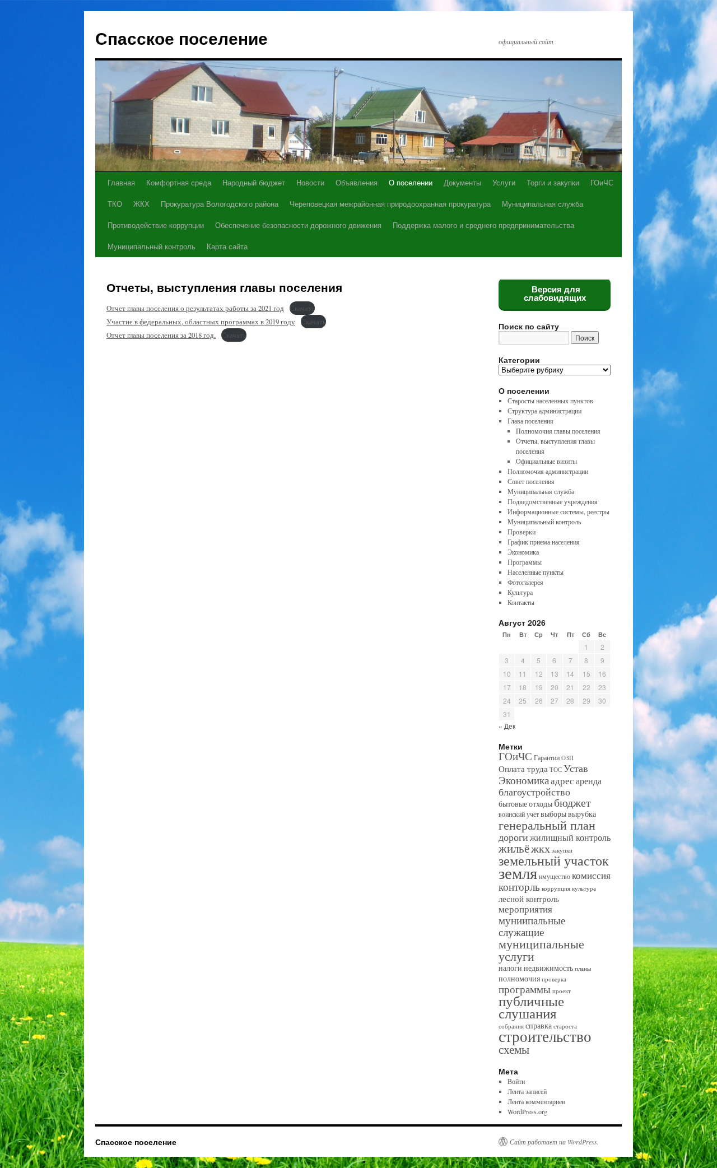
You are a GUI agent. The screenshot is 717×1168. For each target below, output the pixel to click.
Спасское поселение (181, 38)
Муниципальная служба (542, 203)
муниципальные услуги (541, 949)
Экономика (523, 551)
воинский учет (519, 814)
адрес (562, 780)
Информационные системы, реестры (558, 511)
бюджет (572, 802)
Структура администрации (544, 410)
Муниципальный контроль (151, 246)
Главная (121, 182)
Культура (520, 592)
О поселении (410, 182)
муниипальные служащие (532, 926)
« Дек (507, 725)
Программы (525, 561)
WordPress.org (527, 1111)
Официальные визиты (546, 461)
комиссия (591, 875)
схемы (514, 1049)
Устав (576, 768)
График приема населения (544, 541)
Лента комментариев (536, 1101)
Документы (462, 182)
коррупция (556, 888)
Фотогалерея (525, 582)
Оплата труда (523, 769)
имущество (554, 876)
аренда (589, 781)
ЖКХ (141, 203)
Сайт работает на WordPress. (554, 1141)
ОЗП (567, 758)
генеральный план (547, 824)
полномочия (519, 979)
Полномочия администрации (548, 471)
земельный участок (554, 860)
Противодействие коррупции (156, 225)
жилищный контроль (570, 837)
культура (584, 888)
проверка (554, 979)
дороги (513, 837)
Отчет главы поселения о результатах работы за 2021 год (195, 308)
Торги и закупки (553, 182)
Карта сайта (227, 246)
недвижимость (548, 968)
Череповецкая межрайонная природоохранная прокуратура (390, 203)
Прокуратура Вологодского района (219, 203)
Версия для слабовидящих (555, 294)
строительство (545, 1036)
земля (518, 872)
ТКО (115, 203)
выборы (553, 814)
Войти (516, 1081)
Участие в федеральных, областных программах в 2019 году (200, 322)
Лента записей (527, 1091)
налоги (510, 968)
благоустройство (534, 791)
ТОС (556, 770)
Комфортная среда (178, 182)
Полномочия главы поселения (558, 430)
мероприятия (525, 908)
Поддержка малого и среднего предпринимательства (483, 225)
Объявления (357, 182)
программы (525, 989)
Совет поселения (531, 481)
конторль (519, 887)
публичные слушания (531, 1007)
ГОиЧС (601, 182)
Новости (310, 182)
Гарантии (547, 757)
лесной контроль (529, 898)
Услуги (503, 182)
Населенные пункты (536, 571)
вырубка (582, 814)
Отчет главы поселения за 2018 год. (161, 335)
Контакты (521, 602)
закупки (562, 850)
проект (561, 991)
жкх (540, 848)
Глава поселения (530, 420)
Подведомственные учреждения (553, 501)
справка (538, 1026)
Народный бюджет (253, 182)
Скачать (302, 308)
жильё (514, 848)
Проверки (522, 531)
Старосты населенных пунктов (550, 400)
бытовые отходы (525, 804)
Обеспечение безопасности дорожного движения (298, 225)
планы (583, 968)
